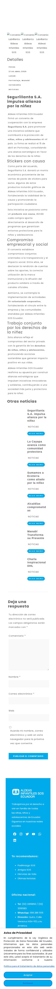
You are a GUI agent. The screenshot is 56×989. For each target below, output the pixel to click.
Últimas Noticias (27, 878)
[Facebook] (15, 834)
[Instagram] (21, 834)
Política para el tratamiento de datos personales (29, 966)
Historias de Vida (27, 874)
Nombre (14, 676)
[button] (10, 43)
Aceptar (28, 975)
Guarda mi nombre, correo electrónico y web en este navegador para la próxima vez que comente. (27, 737)
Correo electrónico (21, 693)
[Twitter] (27, 834)
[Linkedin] (15, 840)
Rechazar (28, 983)
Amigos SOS (24, 869)
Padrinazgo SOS (26, 865)
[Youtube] (33, 834)
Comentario (17, 635)
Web (11, 710)
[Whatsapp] (40, 834)
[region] (28, 958)
